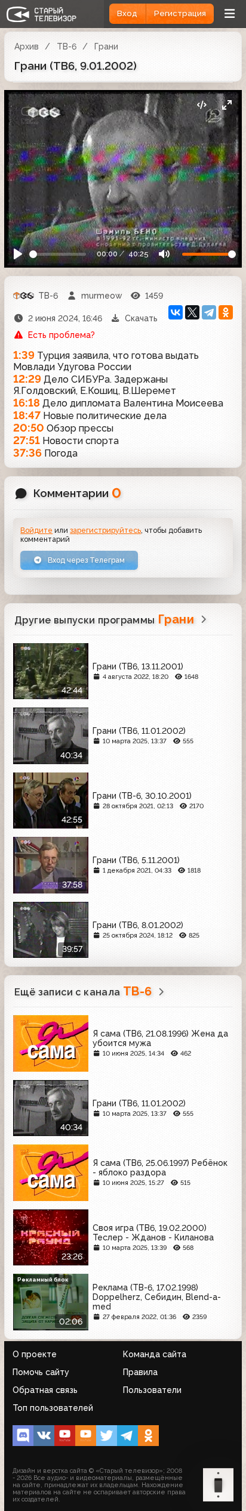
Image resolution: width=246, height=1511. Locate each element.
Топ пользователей (53, 1408)
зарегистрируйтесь (105, 530)
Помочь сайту (41, 1372)
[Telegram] (209, 312)
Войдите (36, 530)
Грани (106, 46)
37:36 (27, 452)
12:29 (27, 379)
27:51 (26, 440)
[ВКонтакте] (175, 312)
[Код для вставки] (201, 105)
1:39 (24, 355)
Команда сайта (154, 1354)
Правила (140, 1372)
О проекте (35, 1354)
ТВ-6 (66, 46)
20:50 (28, 427)
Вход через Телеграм (85, 560)
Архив (26, 46)
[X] (192, 312)
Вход (127, 13)
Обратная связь (45, 1390)
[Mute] (164, 254)
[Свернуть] (227, 105)
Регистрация (180, 13)
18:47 (27, 415)
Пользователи (152, 1390)
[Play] (18, 254)
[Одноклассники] (226, 312)
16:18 (26, 402)
